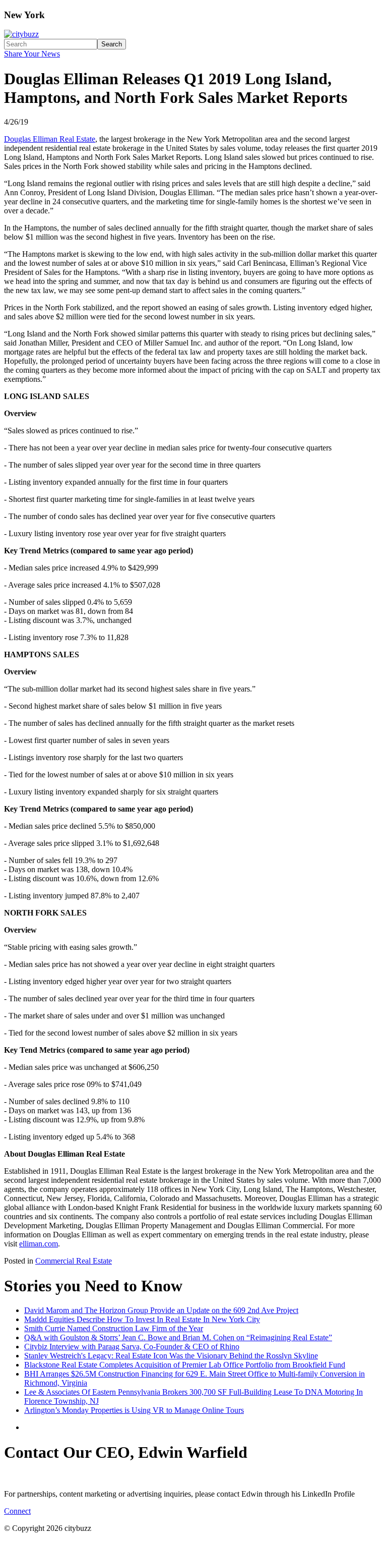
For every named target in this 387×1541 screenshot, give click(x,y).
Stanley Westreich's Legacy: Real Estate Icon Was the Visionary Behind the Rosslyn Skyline (171, 1355)
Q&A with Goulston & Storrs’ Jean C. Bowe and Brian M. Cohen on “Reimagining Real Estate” (178, 1337)
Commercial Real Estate (73, 1261)
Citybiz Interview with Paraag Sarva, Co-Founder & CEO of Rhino (131, 1346)
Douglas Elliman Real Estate (49, 139)
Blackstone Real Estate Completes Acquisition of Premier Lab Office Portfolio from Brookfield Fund (184, 1364)
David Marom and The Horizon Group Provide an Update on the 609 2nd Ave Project (161, 1310)
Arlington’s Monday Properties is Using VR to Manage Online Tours (134, 1410)
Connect (17, 1511)
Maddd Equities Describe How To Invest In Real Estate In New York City (142, 1319)
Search (111, 44)
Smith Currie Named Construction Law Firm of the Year (113, 1328)
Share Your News (32, 53)
